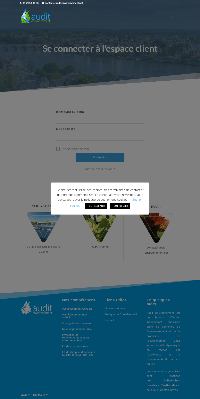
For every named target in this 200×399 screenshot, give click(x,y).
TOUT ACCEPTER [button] (96, 205)
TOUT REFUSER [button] (120, 205)
